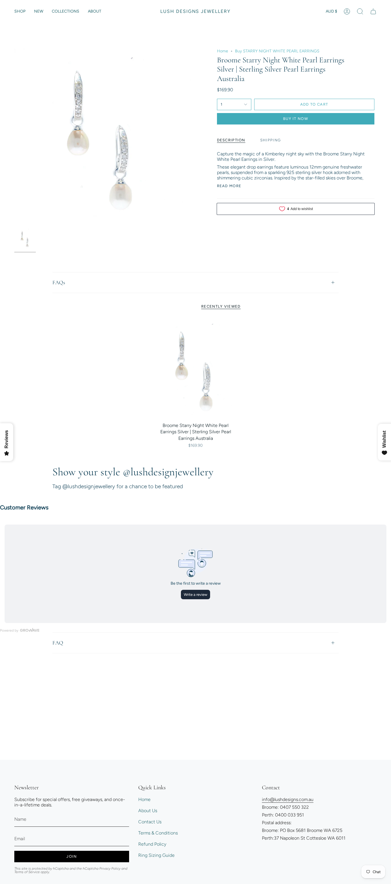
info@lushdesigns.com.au (287, 799)
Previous (14, 137)
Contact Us (149, 821)
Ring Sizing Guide (156, 855)
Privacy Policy (110, 869)
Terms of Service (27, 872)
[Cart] (373, 11)
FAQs (58, 282)
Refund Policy (152, 844)
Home (222, 51)
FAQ (57, 642)
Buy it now (295, 118)
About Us (147, 810)
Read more (229, 186)
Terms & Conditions (158, 833)
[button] (20, 11)
